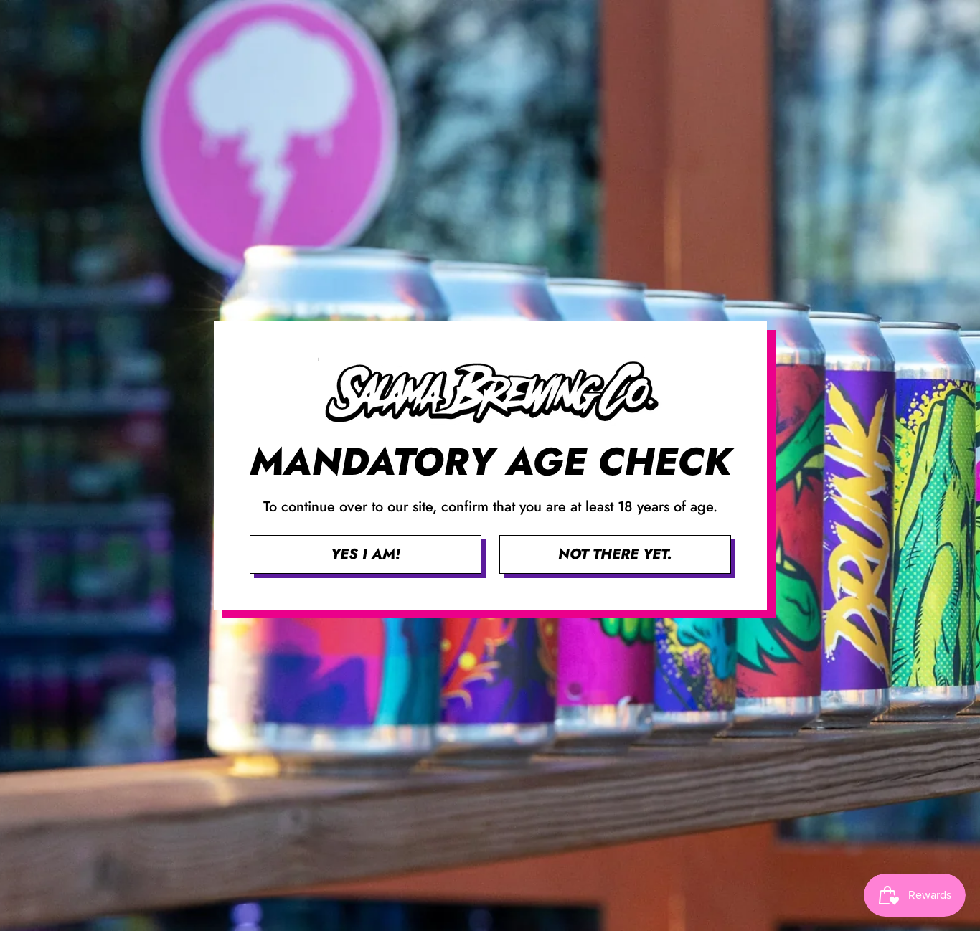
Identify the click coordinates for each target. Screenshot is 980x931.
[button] (365, 554)
